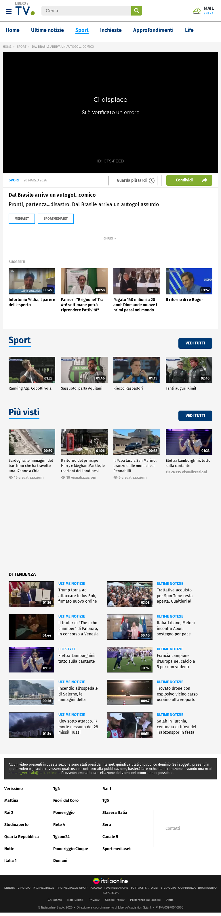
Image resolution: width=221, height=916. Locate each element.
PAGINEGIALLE (43, 887)
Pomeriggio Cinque (70, 848)
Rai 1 (106, 788)
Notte (9, 848)
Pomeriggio (64, 812)
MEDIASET (22, 219)
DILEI (154, 887)
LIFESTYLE (67, 649)
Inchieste (111, 30)
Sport (82, 30)
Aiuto (170, 899)
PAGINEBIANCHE (116, 887)
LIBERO (20, 3)
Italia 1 (10, 860)
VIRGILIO (24, 887)
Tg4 (56, 788)
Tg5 (105, 800)
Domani (60, 860)
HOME (7, 47)
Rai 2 (8, 812)
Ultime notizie (47, 30)
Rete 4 (59, 824)
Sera (106, 824)
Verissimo (13, 788)
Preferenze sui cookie (145, 899)
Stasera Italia (114, 812)
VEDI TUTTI (195, 343)
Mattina (11, 800)
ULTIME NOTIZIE (71, 583)
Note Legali (75, 899)
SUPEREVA (111, 893)
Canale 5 (110, 836)
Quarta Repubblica (21, 836)
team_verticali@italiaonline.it (36, 773)
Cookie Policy (115, 899)
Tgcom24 (61, 836)
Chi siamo (55, 899)
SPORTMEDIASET (56, 219)
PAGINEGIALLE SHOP (72, 887)
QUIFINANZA (187, 887)
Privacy (94, 899)
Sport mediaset (116, 848)
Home (13, 30)
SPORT (21, 47)
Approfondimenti (153, 30)
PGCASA (96, 887)
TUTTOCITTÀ (139, 887)
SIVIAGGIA (168, 887)
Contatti (172, 828)
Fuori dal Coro (66, 800)
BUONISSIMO (207, 887)
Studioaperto (16, 824)
